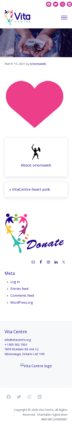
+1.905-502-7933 (16, 344)
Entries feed (19, 288)
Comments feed (22, 295)
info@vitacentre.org (18, 340)
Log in (15, 282)
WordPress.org (21, 302)
